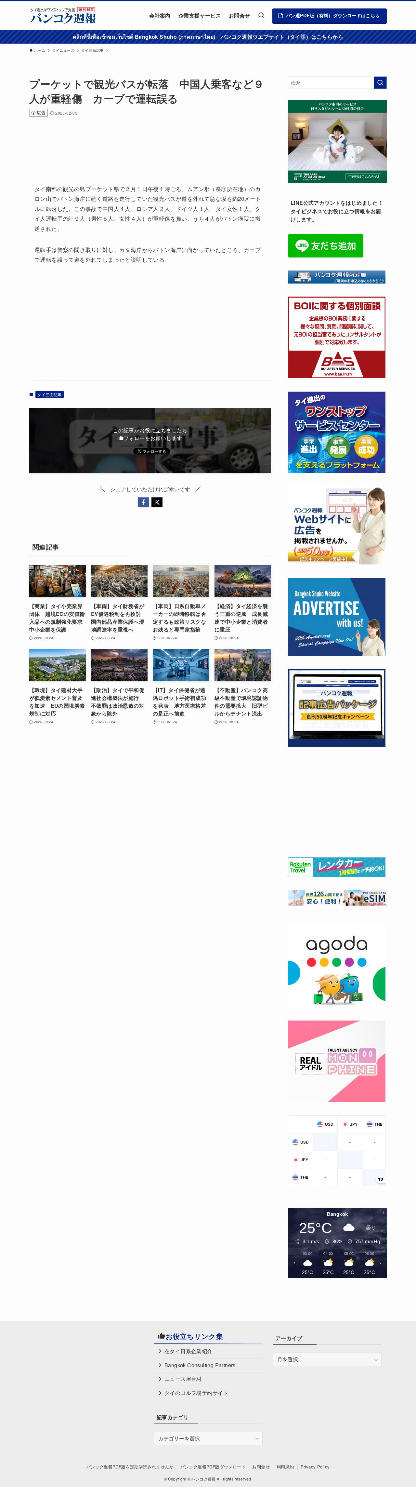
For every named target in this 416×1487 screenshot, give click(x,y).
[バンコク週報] (62, 15)
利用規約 (285, 1467)
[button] (143, 502)
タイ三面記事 (49, 394)
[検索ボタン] (261, 15)
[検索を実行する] (380, 82)
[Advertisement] (147, 142)
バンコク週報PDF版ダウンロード (213, 1467)
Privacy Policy (315, 1467)
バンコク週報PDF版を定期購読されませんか (130, 1467)
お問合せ (261, 1467)
